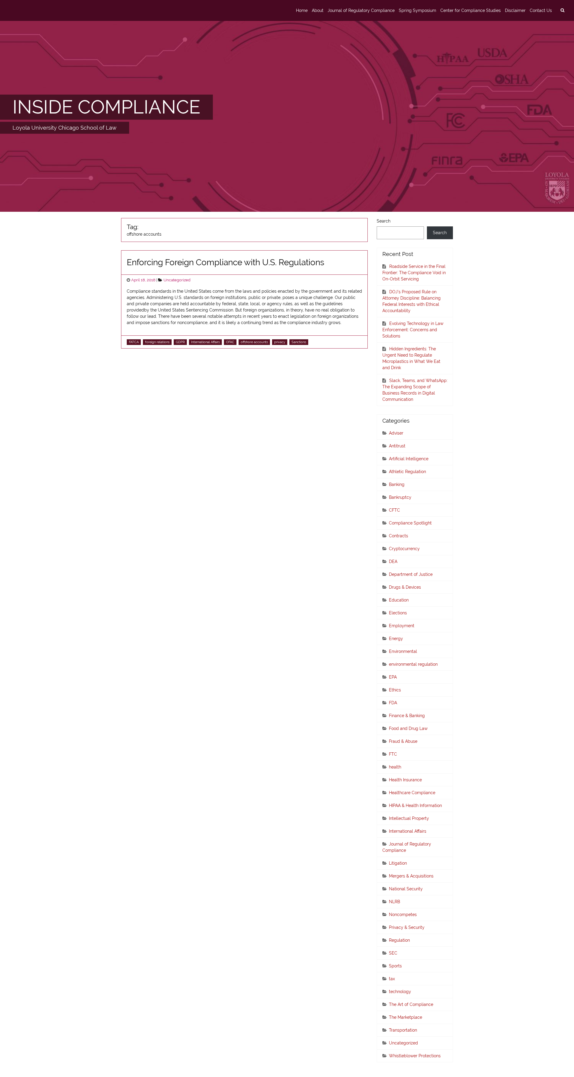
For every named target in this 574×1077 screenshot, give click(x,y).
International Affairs (205, 342)
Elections (398, 612)
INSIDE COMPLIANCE (106, 107)
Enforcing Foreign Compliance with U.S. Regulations (225, 262)
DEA (393, 561)
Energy (396, 638)
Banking (396, 484)
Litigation (398, 863)
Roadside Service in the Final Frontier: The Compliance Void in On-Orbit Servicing (414, 272)
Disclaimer (515, 10)
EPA (393, 677)
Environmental (403, 651)
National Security (406, 888)
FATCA (134, 342)
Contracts (398, 535)
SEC (393, 953)
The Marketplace (405, 1017)
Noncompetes (403, 914)
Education (399, 600)
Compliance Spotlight (410, 523)
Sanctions (298, 342)
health (395, 767)
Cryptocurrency (404, 548)
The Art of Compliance (411, 1004)
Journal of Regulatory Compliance (361, 10)
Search (383, 221)
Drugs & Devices (405, 587)
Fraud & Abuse (403, 741)
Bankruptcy (400, 497)
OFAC (230, 342)
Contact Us (541, 10)
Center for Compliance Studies (470, 10)
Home (302, 10)
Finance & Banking (407, 715)
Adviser (396, 433)
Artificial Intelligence (408, 458)
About (317, 10)
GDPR (180, 342)
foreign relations (157, 342)
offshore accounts (254, 342)
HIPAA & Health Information (415, 805)
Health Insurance (405, 779)
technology (400, 991)
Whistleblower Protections (415, 1055)
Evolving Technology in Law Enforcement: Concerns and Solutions (412, 329)
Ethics (395, 690)
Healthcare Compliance (412, 792)
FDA (393, 702)
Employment (401, 625)
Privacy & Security (407, 927)
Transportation (403, 1030)
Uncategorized (177, 280)
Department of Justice (411, 574)
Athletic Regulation (407, 471)
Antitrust (397, 446)
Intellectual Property (409, 818)
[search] (562, 10)
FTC (393, 754)
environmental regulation (413, 664)
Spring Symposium (417, 10)
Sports (395, 966)
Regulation (399, 940)
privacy (279, 342)
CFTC (394, 510)
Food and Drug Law (408, 728)
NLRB (394, 901)
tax (392, 978)
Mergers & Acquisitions (411, 876)
